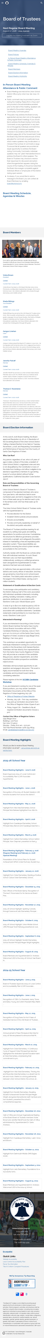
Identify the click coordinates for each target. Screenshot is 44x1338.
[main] (22, 16)
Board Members (14, 69)
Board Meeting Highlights (17, 76)
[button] (2, 3)
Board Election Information (18, 73)
